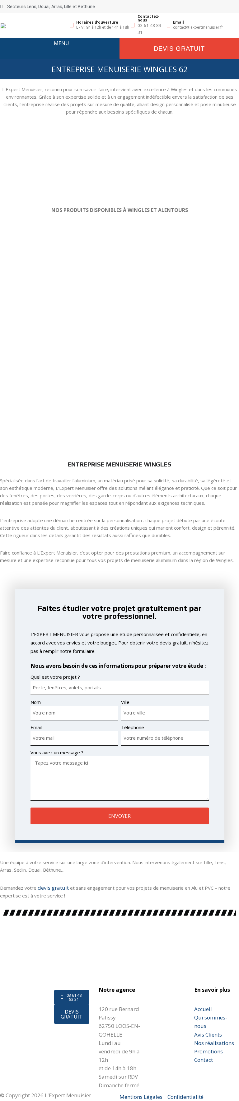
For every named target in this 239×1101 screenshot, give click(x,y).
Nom (35, 702)
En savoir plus (212, 989)
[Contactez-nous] (133, 25)
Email (36, 727)
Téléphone (132, 727)
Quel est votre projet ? (55, 677)
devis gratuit (53, 887)
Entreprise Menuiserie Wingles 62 (120, 69)
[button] (61, 51)
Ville (125, 702)
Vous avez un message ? (56, 752)
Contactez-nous (149, 18)
